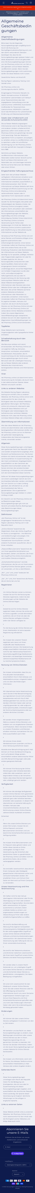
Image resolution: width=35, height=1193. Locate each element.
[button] (4, 3)
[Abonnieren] (30, 1147)
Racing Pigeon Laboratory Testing (16, 1186)
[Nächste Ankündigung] (32, 13)
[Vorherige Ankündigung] (3, 13)
